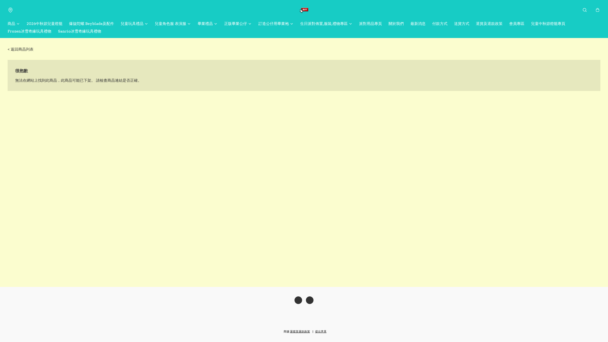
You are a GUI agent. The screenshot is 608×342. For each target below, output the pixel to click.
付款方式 (439, 23)
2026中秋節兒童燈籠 (44, 23)
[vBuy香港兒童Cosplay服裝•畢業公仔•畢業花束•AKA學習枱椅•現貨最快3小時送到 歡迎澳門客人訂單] (304, 10)
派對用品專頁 (370, 23)
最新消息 (418, 23)
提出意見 (321, 331)
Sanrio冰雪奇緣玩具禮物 (79, 31)
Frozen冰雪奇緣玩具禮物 (29, 31)
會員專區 (516, 23)
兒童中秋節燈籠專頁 (548, 23)
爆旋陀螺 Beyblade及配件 (91, 23)
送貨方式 (461, 23)
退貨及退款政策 (489, 23)
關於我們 (396, 23)
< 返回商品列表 (20, 49)
